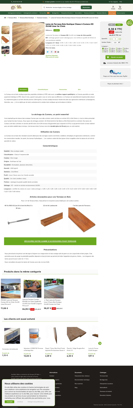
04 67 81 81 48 (17, 2)
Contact (51, 376)
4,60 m (106, 51)
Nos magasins (114, 2)
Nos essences (79, 383)
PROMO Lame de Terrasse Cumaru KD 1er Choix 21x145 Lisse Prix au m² (10, 302)
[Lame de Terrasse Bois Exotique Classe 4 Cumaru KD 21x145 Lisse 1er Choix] (5, 30)
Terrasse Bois (44, 13)
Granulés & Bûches (101, 13)
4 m (125, 50)
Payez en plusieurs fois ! (115, 83)
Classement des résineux (82, 376)
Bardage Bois (55, 13)
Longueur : (105, 46)
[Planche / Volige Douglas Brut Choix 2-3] (77, 336)
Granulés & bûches (105, 395)
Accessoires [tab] (63, 89)
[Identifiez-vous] (113, 7)
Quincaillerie (78, 13)
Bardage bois (103, 380)
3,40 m (113, 50)
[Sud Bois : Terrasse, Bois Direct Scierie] (17, 7)
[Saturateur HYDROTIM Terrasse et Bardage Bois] (34, 336)
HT (112, 24)
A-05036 (56, 30)
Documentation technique (82, 380)
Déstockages (112, 13)
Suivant (5, 55)
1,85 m (120, 48)
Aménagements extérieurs (30, 13)
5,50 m (126, 51)
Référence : (49, 30)
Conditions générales (55, 383)
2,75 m (106, 50)
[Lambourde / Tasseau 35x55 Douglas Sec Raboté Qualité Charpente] (50, 221)
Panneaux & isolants (106, 391)
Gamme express (121, 13)
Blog (76, 387)
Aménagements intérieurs (14, 13)
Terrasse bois (104, 376)
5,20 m (120, 51)
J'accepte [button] (9, 401)
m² (119, 42)
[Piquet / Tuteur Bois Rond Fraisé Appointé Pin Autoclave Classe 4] (55, 336)
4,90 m (113, 51)
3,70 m (120, 50)
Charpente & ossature (106, 383)
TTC (119, 25)
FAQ (121, 2)
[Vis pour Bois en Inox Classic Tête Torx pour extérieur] (18, 221)
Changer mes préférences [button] (36, 401)
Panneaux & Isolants (89, 13)
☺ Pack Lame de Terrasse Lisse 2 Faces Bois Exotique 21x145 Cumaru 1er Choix (53, 302)
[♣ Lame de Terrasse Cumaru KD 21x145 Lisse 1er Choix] (5, 40)
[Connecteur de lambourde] (12, 336)
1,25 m (106, 48)
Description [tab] (23, 89)
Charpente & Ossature (67, 13)
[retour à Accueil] (5, 18)
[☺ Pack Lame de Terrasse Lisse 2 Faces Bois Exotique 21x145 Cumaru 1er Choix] (54, 288)
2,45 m (126, 48)
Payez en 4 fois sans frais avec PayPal (115, 76)
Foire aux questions (55, 395)
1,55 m (113, 48)
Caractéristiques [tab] (43, 89)
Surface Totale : (106, 42)
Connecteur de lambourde (10, 349)
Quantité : (105, 38)
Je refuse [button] (20, 401)
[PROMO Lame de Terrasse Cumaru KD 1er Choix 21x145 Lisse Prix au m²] (11, 288)
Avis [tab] (79, 89)
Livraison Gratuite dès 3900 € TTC (117, 63)
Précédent (5, 24)
